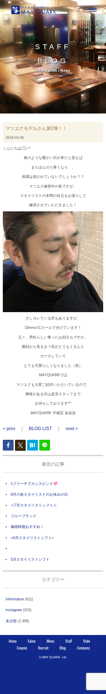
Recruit (43, 648)
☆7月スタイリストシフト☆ (34, 505)
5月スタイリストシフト (30, 559)
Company (83, 648)
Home (13, 641)
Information (15, 599)
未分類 (11, 621)
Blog (63, 648)
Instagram (14, 610)
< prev (9, 428)
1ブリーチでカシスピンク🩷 (34, 483)
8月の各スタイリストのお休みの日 (39, 494)
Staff (68, 641)
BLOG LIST (40, 428)
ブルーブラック (23, 516)
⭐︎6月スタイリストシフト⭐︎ (32, 538)
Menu (50, 641)
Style (86, 641)
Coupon (22, 648)
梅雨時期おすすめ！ (27, 527)
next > (72, 428)
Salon (32, 641)
